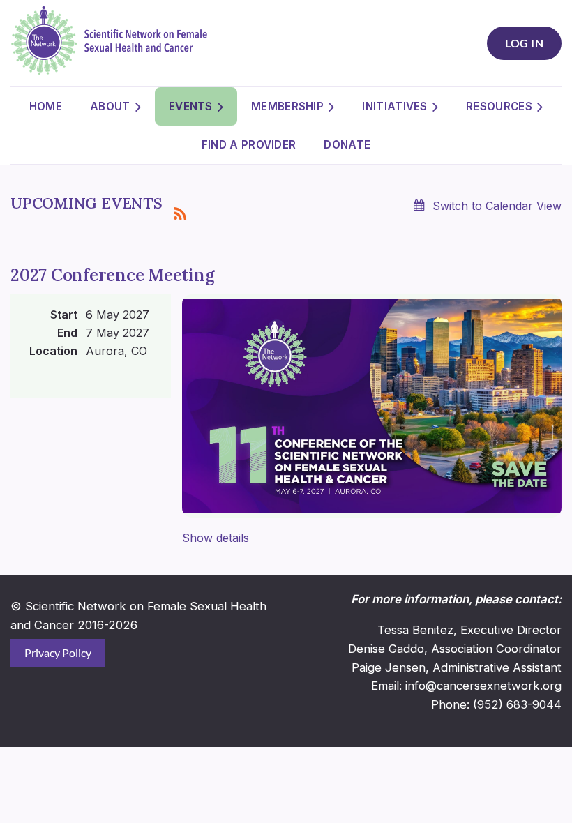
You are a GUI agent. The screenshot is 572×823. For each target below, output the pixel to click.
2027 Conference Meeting (112, 275)
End (67, 333)
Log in (524, 43)
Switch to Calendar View (497, 206)
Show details (215, 538)
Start (63, 315)
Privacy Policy (57, 652)
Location (53, 351)
